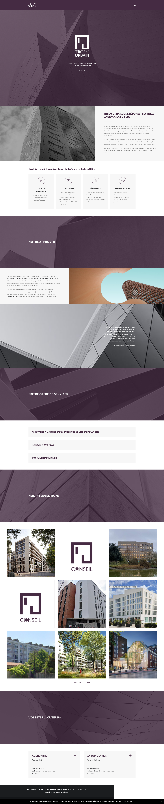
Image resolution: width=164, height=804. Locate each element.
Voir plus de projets (82, 682)
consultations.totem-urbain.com (57, 792)
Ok (133, 801)
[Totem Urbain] (32, 5)
